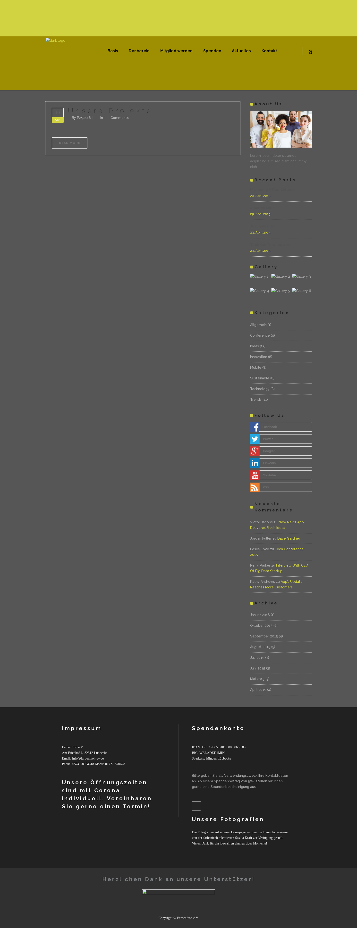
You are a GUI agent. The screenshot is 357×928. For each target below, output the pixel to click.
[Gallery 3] (302, 280)
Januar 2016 (260, 615)
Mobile (255, 367)
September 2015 (264, 636)
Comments (119, 118)
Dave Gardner (288, 538)
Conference (260, 335)
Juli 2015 (257, 658)
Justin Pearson (263, 226)
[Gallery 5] (281, 294)
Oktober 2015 (261, 625)
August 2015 (260, 647)
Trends (256, 399)
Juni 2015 (257, 668)
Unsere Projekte (110, 111)
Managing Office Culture (272, 189)
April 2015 (258, 690)
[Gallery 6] (302, 294)
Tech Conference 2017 (270, 244)
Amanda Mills (262, 208)
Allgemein (258, 325)
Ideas (254, 346)
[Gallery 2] (281, 280)
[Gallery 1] (260, 280)
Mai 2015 (257, 679)
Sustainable (259, 378)
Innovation (258, 357)
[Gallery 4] (260, 294)
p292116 (84, 118)
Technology (260, 389)
